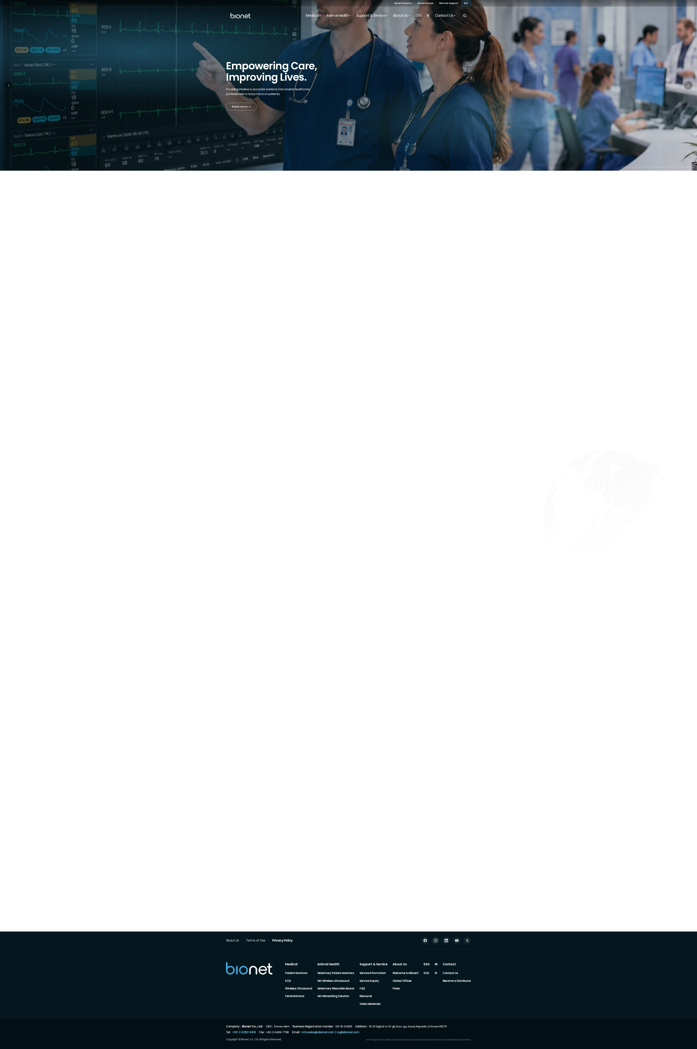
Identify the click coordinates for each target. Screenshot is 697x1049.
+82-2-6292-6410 (244, 1032)
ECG (288, 981)
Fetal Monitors (294, 996)
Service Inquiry (369, 981)
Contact (449, 964)
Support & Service (374, 964)
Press (396, 988)
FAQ (362, 988)
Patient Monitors (296, 973)
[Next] (470, 239)
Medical (291, 964)
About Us (232, 940)
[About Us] (227, 708)
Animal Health (328, 964)
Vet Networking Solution (333, 996)
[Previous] (456, 239)
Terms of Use (255, 940)
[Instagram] (435, 940)
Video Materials (370, 1004)
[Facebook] (425, 940)
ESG (426, 964)
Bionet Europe (425, 3)
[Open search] (464, 15)
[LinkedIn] (446, 940)
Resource (366, 996)
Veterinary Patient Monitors (335, 973)
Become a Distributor (457, 981)
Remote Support (448, 3)
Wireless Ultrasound (298, 988)
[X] (467, 940)
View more (460, 778)
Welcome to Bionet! (406, 973)
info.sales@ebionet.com (318, 1032)
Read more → (241, 106)
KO (466, 3)
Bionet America (403, 3)
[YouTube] (456, 940)
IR (436, 964)
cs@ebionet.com (348, 1032)
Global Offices (402, 981)
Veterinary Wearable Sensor (335, 988)
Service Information (373, 973)
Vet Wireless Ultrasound (333, 981)
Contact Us (450, 973)
